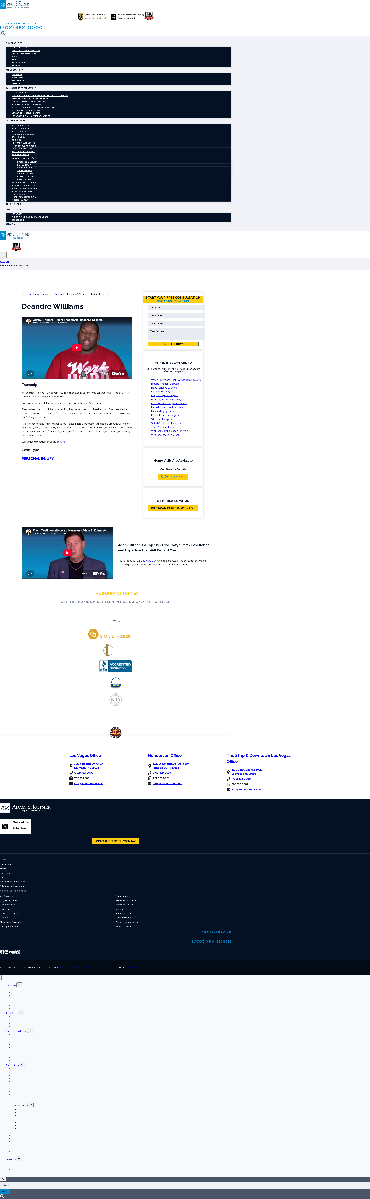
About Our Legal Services (26, 51)
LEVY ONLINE (129, 967)
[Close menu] (1, 977)
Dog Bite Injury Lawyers (164, 395)
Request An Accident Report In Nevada (33, 107)
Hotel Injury (24, 165)
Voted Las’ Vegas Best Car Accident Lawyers (176, 379)
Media (15, 60)
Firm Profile (5, 864)
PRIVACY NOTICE (87, 967)
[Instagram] (17, 953)
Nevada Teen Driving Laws (26, 113)
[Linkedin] (6, 953)
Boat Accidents (7, 904)
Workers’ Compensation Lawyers (169, 430)
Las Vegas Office (85, 755)
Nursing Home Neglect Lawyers (169, 403)
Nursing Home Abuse (23, 149)
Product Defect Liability (26, 183)
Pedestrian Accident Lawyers (167, 407)
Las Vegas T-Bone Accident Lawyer (31, 116)
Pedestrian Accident (23, 152)
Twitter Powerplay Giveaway (131, 15)
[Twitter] (9, 953)
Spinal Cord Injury (22, 191)
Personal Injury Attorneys (35, 294)
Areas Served (12, 1013)
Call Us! (4, 262)
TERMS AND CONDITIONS (69, 967)
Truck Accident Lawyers (164, 427)
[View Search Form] (3, 33)
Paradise (16, 83)
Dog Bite (16, 140)
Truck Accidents (21, 194)
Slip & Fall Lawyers (161, 419)
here (62, 441)
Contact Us (5, 877)
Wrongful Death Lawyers (165, 434)
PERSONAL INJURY (38, 458)
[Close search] (3, 1179)
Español (10, 224)
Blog (14, 57)
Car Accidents (7, 896)
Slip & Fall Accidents (23, 185)
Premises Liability (27, 162)
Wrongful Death (21, 200)
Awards (16, 65)
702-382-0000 (144, 560)
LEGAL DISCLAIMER (104, 967)
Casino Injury (24, 168)
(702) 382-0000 (21, 27)
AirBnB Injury (24, 171)
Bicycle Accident (21, 128)
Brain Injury (18, 137)
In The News (18, 62)
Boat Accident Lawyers (164, 387)
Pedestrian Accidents (126, 900)
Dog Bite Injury (25, 176)
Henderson (18, 80)
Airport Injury (25, 174)
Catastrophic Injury (23, 134)
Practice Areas (12, 1065)
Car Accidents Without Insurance (31, 102)
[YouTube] (13, 953)
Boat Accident (20, 131)
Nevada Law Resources (24, 54)
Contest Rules (125, 18)
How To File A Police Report (27, 104)
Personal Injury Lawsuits (164, 411)
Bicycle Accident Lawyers (165, 383)
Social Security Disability (26, 188)
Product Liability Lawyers (165, 415)
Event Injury (24, 180)
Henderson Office (165, 755)
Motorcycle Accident (24, 146)
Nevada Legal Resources (12, 881)
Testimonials (13, 204)
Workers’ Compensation (25, 197)
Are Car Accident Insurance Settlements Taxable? (40, 96)
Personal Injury (20, 155)
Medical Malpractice (23, 143)
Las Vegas (17, 75)
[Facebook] (2, 953)
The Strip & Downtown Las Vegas (30, 217)
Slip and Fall (121, 909)
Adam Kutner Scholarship (12, 886)
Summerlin (17, 78)
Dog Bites (5, 917)
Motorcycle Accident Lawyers (168, 399)
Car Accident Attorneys (16, 1031)
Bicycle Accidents (8, 900)
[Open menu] (3, 255)
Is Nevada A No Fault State (26, 110)
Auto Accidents (20, 93)
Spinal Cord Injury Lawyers (166, 423)
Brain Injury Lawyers (162, 391)
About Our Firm (20, 48)
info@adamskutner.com (88, 783)
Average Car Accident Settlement (31, 99)
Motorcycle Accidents (10, 922)
